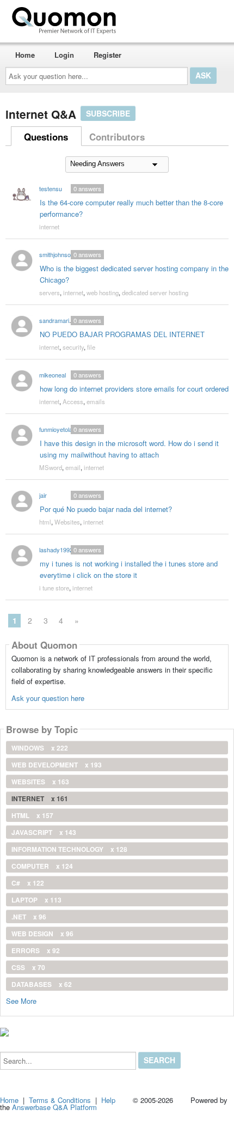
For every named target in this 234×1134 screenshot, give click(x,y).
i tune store (54, 587)
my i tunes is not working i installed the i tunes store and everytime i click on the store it (129, 569)
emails (96, 401)
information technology (69, 849)
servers (49, 292)
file (91, 347)
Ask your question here (47, 698)
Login (64, 55)
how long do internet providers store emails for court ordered (134, 388)
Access (73, 401)
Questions (46, 136)
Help (108, 1100)
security (73, 347)
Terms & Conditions (60, 1100)
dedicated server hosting (155, 292)
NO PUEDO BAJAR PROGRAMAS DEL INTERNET (122, 334)
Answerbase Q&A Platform (54, 1107)
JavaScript (43, 832)
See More (21, 1000)
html (45, 521)
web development (56, 765)
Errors (35, 950)
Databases (41, 984)
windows (39, 748)
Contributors (117, 136)
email (73, 467)
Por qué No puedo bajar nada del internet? (106, 509)
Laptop (36, 900)
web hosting (103, 292)
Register (107, 55)
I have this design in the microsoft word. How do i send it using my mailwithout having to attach (129, 449)
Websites (67, 521)
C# (27, 883)
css (28, 967)
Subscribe (108, 113)
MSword (50, 467)
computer (42, 866)
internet (49, 226)
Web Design (42, 933)
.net (28, 917)
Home (25, 55)
